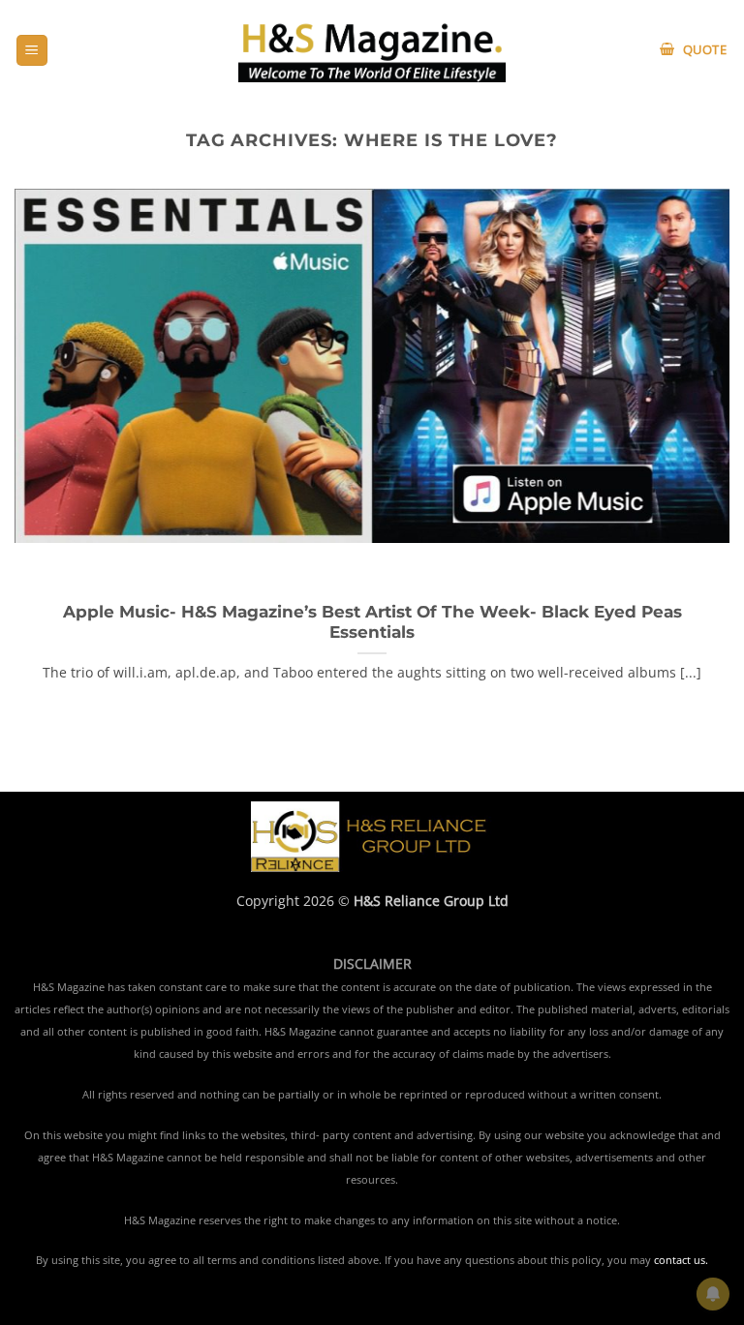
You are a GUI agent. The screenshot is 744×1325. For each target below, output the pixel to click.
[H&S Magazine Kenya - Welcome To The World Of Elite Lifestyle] (372, 49)
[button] (31, 51)
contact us (679, 1260)
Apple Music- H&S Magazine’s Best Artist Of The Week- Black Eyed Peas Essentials (372, 622)
